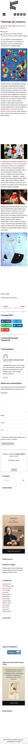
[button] (4, 14)
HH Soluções (18, 741)
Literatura (5, 32)
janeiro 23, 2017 (8, 361)
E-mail (3, 422)
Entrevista (5, 594)
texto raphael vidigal (21, 36)
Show (3, 607)
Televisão (5, 611)
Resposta (5, 377)
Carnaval (4, 588)
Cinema (4, 590)
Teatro (4, 609)
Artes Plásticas (6, 586)
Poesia (4, 605)
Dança (4, 592)
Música (4, 603)
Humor (4, 599)
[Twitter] (21, 14)
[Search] (23, 480)
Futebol (4, 596)
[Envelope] (24, 14)
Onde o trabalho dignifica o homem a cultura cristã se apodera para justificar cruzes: (14, 163)
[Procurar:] (14, 480)
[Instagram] (18, 14)
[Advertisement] (14, 130)
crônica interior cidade (9, 34)
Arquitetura (5, 584)
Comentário (4, 393)
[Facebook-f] (15, 14)
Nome (3, 415)
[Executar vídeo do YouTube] (14, 151)
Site (2, 430)
